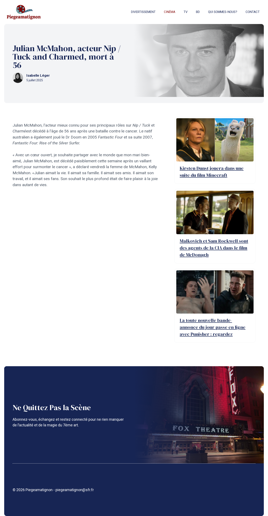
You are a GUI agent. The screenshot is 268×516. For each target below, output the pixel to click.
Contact (253, 12)
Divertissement (143, 12)
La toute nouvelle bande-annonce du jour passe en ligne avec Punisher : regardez (212, 327)
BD (198, 12)
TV (186, 12)
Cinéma (169, 12)
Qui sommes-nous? (222, 12)
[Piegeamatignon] (23, 12)
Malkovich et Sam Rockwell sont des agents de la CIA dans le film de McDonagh (214, 248)
